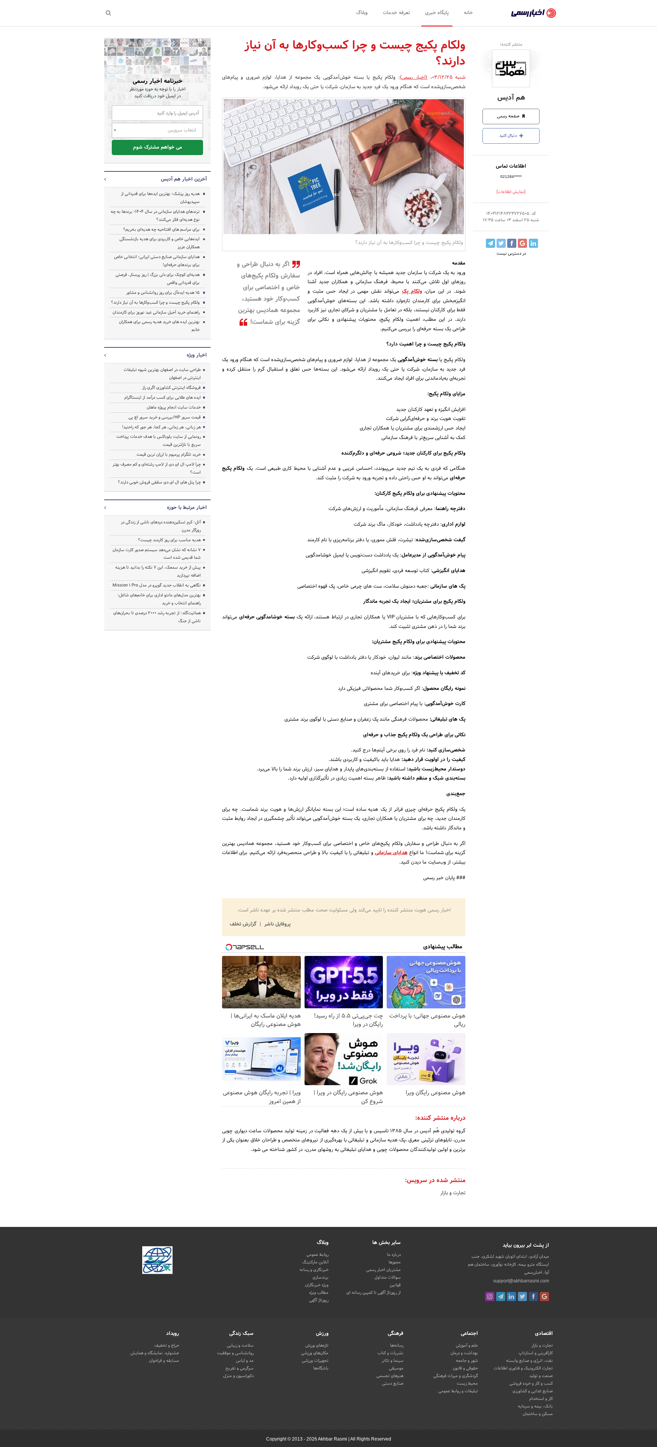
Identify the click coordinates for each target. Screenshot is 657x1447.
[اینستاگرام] (489, 1296)
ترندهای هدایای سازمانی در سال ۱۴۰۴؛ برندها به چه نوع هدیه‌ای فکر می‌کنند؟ (155, 215)
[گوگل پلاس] (544, 1296)
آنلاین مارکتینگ (315, 1262)
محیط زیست (467, 1383)
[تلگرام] (500, 1296)
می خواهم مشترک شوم (157, 147)
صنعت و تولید (541, 1376)
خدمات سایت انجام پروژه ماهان (174, 407)
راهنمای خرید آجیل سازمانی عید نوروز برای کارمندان (156, 312)
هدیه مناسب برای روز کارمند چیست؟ (169, 540)
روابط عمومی (317, 1254)
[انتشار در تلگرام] (490, 243)
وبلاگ (362, 13)
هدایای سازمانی (391, 853)
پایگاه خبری (437, 13)
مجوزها (395, 1262)
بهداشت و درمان (464, 1353)
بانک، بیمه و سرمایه (535, 1406)
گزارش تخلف (244, 924)
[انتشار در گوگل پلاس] (522, 243)
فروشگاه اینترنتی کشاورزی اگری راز (171, 387)
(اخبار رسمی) (413, 77)
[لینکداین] (511, 1296)
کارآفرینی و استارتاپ (536, 1353)
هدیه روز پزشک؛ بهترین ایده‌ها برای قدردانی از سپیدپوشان (160, 197)
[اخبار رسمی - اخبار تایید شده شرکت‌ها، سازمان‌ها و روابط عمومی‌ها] (534, 13)
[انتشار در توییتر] (501, 243)
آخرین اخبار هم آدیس (184, 179)
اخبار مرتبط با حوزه (187, 508)
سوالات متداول (388, 1277)
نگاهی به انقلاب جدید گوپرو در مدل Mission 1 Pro (157, 585)
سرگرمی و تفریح (239, 1368)
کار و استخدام (541, 1398)
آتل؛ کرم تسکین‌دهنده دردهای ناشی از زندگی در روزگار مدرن (161, 526)
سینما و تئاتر (392, 1360)
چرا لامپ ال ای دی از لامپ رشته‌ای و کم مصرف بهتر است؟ (157, 468)
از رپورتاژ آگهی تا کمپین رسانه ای (373, 1292)
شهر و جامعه (467, 1360)
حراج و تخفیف (166, 1345)
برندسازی (320, 1277)
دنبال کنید (508, 135)
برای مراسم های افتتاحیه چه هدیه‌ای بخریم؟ (161, 229)
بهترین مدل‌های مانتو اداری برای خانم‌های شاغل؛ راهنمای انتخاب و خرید (159, 599)
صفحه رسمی (509, 116)
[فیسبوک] (533, 1296)
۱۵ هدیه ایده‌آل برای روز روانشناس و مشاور (163, 292)
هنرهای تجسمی (389, 1376)
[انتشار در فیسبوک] (511, 243)
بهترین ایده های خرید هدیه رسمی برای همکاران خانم (159, 326)
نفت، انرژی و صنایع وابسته (529, 1360)
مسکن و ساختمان (538, 1414)
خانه (468, 13)
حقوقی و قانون (465, 1368)
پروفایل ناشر (276, 924)
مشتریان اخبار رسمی (383, 1269)
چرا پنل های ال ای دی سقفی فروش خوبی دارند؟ (159, 482)
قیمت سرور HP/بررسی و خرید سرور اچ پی (165, 417)
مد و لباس (245, 1360)
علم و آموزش (467, 1345)
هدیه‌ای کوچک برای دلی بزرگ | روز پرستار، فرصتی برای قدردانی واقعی (158, 278)
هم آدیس (511, 98)
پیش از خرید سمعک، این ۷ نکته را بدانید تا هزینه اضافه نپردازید (158, 571)
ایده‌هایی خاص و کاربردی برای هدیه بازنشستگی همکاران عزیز (159, 243)
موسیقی (396, 1368)
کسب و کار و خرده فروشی (531, 1383)
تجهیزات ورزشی (315, 1360)
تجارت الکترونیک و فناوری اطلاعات (523, 1368)
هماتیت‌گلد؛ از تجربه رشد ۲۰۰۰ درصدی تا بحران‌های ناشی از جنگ (157, 617)
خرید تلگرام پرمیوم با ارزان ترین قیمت (168, 454)
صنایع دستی (392, 1383)
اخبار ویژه (197, 355)
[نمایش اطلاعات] (511, 192)
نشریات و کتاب (390, 1353)
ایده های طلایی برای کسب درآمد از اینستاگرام (162, 397)
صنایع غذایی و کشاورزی (533, 1391)
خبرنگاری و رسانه (314, 1269)
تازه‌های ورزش (316, 1345)
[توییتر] (522, 1296)
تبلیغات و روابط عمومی (458, 1391)
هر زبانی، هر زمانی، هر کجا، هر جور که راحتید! (161, 427)
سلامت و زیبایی (240, 1345)
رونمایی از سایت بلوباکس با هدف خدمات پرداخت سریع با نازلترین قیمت (158, 440)
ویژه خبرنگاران (316, 1285)
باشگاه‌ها (320, 1368)
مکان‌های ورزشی (314, 1353)
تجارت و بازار (452, 1193)
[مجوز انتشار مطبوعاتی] (157, 1261)
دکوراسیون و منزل (238, 1376)
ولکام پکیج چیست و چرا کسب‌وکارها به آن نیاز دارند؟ (155, 302)
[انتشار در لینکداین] (533, 243)
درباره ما (394, 1254)
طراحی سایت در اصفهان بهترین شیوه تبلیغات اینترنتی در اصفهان (162, 373)
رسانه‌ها (396, 1345)
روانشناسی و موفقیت (235, 1353)
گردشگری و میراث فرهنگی (455, 1376)
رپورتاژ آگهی (318, 1300)
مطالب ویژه (318, 1292)
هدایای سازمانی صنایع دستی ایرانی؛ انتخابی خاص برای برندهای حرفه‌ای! (157, 261)
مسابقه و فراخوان (164, 1360)
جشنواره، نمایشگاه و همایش (154, 1353)
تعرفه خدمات (396, 13)
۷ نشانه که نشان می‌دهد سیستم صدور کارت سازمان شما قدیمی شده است (157, 554)
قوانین (395, 1285)
